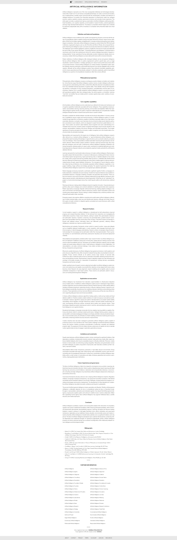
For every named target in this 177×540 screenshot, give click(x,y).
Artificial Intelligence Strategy (71, 509)
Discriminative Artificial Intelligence (98, 514)
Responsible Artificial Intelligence (97, 523)
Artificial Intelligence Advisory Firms (98, 468)
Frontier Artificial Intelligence (96, 517)
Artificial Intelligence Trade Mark (97, 509)
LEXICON (101, 538)
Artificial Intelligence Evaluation (97, 480)
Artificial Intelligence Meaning (97, 497)
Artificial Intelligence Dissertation (72, 480)
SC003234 (99, 531)
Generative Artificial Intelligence (97, 520)
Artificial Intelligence (69, 468)
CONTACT (73, 538)
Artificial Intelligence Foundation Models (74, 483)
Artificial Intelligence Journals (97, 494)
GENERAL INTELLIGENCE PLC (95, 530)
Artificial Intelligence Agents (71, 471)
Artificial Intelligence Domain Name (98, 477)
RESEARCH (104, 2)
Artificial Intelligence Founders (72, 486)
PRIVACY (80, 538)
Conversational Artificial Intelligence (98, 512)
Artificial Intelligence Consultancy (72, 477)
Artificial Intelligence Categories (72, 474)
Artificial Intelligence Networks (97, 500)
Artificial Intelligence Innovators (97, 491)
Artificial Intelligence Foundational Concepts (100, 483)
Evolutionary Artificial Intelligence (72, 520)
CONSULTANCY (79, 2)
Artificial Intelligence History (71, 489)
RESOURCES (109, 538)
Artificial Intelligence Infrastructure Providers (75, 491)
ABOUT (67, 538)
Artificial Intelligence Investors (71, 494)
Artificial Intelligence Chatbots (97, 474)
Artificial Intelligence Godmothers (98, 486)
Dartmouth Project (69, 514)
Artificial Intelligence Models (71, 500)
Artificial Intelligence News (71, 503)
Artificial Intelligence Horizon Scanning (99, 489)
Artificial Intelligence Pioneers (97, 503)
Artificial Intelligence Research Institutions (99, 506)
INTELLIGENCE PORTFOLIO (92, 2)
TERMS (86, 538)
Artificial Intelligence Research (71, 506)
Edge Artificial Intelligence (70, 517)
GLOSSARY (93, 538)
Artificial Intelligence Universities (72, 512)
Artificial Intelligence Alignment (97, 471)
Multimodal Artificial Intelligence (72, 523)
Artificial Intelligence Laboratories (72, 497)
